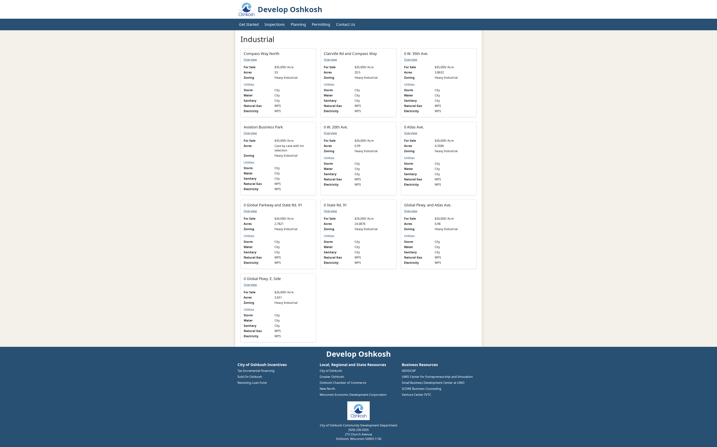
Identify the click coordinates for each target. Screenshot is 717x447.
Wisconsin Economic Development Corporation (353, 395)
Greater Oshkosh (332, 377)
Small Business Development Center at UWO (433, 383)
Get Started (249, 24)
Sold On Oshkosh (250, 377)
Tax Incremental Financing (256, 371)
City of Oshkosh (331, 371)
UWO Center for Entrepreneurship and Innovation (437, 377)
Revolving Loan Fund (252, 383)
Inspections (275, 24)
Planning (298, 24)
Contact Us (345, 24)
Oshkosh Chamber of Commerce (343, 383)
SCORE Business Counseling (421, 389)
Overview (250, 60)
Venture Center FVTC (416, 395)
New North (327, 389)
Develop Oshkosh (290, 9)
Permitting (321, 24)
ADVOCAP (409, 371)
